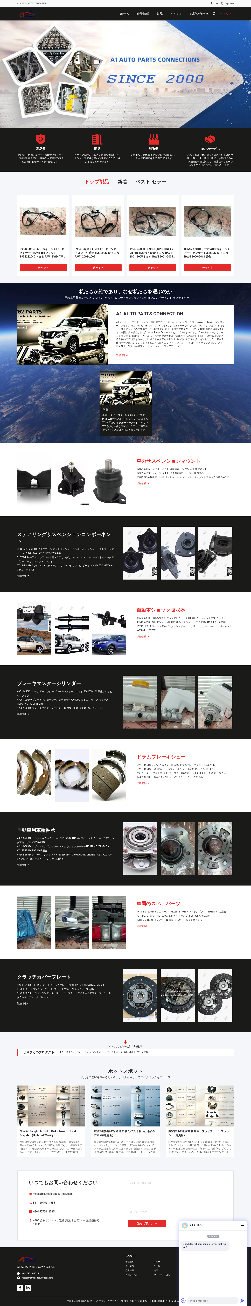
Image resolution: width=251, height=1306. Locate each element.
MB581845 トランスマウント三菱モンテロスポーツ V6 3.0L (151, 251)
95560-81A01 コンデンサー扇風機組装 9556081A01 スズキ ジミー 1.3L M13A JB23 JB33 (97, 253)
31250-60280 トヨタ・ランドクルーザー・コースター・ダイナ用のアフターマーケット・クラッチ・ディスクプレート (65, 995)
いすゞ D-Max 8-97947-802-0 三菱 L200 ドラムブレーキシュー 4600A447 (176, 765)
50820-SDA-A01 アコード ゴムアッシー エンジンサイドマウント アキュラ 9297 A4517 (183, 477)
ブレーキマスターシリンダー (49, 683)
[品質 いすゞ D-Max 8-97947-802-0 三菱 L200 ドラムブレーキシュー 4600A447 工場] (34, 775)
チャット (43, 267)
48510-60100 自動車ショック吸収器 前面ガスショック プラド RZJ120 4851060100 (181, 622)
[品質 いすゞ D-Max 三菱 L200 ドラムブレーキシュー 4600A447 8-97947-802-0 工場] (72, 775)
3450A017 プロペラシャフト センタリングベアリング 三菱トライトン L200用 (206, 253)
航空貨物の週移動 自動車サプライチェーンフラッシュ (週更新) (198, 1133)
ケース (157, 1266)
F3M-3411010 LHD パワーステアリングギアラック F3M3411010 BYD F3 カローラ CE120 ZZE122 (43, 253)
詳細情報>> (122, 355)
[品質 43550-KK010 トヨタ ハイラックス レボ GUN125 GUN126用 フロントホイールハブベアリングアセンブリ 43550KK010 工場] (140, 849)
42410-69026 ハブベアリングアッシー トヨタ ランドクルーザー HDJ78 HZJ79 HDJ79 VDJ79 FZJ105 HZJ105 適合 (63, 848)
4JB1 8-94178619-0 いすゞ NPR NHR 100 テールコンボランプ (170, 920)
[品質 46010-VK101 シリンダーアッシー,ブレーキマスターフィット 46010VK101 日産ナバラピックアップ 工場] (140, 702)
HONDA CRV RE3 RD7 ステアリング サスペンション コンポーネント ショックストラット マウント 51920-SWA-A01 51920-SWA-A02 (65, 551)
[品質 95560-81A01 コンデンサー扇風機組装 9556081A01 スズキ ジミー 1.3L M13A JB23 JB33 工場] (98, 221)
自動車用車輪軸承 (36, 830)
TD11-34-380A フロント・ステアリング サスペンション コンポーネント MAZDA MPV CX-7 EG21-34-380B (65, 567)
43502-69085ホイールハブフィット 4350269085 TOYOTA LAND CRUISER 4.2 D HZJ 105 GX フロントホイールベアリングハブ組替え (64, 856)
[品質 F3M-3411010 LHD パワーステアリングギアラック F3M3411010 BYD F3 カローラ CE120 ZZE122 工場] (43, 221)
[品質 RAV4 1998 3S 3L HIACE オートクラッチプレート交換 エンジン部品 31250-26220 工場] (140, 995)
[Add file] (183, 1300)
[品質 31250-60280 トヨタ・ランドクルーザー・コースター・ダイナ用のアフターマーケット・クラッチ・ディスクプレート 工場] (215, 995)
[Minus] (242, 1225)
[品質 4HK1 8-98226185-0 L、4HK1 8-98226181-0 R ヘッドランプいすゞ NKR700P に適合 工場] (34, 922)
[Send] (242, 1300)
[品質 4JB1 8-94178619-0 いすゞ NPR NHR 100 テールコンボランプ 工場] (109, 922)
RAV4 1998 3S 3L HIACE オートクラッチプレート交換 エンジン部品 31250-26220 (60, 985)
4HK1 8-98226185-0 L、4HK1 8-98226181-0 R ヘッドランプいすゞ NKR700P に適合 (181, 911)
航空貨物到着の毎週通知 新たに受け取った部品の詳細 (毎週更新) (124, 1133)
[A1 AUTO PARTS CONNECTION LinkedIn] (216, 3)
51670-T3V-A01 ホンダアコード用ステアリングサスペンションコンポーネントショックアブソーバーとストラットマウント (65, 559)
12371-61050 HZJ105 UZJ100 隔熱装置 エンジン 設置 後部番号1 (171, 469)
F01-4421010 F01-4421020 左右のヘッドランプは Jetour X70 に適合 (174, 916)
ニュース (158, 1262)
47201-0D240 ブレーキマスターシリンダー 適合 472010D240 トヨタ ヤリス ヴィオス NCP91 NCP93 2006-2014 (62, 701)
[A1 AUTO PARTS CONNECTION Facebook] (211, 3)
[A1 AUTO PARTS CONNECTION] (28, 13)
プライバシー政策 (162, 1275)
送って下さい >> (147, 1223)
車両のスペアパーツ (159, 904)
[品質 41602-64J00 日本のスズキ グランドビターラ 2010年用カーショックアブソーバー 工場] (34, 628)
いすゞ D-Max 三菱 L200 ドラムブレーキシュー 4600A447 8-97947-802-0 (176, 769)
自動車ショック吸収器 (161, 610)
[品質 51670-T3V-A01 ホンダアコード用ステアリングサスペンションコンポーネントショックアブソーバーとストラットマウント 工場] (178, 553)
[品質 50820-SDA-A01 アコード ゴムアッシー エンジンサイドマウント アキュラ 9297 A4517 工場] (109, 479)
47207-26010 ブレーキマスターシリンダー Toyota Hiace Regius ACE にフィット (60, 708)
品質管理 (130, 1270)
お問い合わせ (132, 1275)
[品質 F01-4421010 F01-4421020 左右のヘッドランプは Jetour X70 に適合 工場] (72, 922)
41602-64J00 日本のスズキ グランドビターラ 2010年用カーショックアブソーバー (181, 618)
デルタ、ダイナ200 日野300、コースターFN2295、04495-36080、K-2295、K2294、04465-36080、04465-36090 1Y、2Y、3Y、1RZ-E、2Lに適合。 (182, 775)
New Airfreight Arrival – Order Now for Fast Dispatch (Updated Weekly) (48, 1133)
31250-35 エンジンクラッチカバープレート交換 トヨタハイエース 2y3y (55, 989)
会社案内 (130, 1266)
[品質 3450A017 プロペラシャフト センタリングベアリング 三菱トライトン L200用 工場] (207, 221)
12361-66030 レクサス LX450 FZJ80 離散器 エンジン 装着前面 (170, 473)
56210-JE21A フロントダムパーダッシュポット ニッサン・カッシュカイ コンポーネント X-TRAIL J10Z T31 (184, 628)
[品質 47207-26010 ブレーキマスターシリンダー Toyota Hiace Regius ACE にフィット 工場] (215, 702)
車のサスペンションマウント (169, 461)
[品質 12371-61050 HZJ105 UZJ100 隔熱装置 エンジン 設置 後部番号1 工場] (34, 479)
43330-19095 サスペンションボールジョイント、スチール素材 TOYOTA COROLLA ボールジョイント (113, 1052)
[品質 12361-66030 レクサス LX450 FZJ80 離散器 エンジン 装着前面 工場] (72, 479)
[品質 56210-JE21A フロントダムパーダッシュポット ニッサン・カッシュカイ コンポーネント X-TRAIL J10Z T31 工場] (109, 628)
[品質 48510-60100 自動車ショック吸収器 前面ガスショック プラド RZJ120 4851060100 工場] (72, 628)
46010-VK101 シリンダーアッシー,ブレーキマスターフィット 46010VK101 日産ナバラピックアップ (64, 693)
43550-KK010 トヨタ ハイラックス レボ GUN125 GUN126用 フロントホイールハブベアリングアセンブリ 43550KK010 (65, 840)
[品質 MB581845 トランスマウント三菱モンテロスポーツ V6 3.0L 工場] (152, 221)
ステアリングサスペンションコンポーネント (64, 538)
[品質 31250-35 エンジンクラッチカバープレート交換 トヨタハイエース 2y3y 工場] (178, 995)
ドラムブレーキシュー (161, 757)
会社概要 (130, 1262)
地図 (156, 1270)
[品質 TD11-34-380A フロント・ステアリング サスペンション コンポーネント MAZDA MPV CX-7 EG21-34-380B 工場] (215, 553)
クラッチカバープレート (44, 977)
